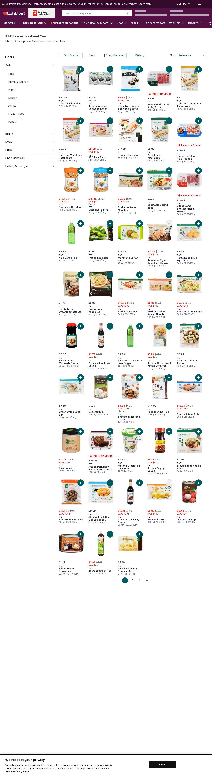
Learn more (145, 3)
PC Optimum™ (183, 4)
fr (209, 4)
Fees (199, 4)
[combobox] (97, 13)
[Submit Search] (128, 13)
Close (162, 764)
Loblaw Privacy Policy (17, 771)
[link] (118, 580)
